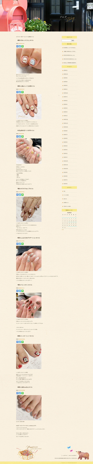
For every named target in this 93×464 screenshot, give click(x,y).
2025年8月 (65, 77)
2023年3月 (65, 108)
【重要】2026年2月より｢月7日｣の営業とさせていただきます (70, 51)
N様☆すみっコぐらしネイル (25, 40)
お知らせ (65, 198)
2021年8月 (65, 176)
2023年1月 (65, 115)
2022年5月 (65, 142)
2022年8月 (65, 130)
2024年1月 (65, 89)
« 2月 (63, 229)
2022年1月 (65, 157)
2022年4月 (65, 145)
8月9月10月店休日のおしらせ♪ (69, 55)
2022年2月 (65, 153)
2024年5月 (65, 85)
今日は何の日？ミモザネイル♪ (25, 130)
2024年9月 (65, 81)
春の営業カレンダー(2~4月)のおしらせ (70, 47)
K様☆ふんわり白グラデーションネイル (28, 237)
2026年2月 (65, 70)
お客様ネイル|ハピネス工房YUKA (5, 0)
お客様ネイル (66, 202)
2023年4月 (65, 104)
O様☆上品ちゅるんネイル (24, 387)
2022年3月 (65, 149)
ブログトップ (69, 37)
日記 (64, 191)
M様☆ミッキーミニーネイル (25, 336)
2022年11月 (66, 123)
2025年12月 (66, 74)
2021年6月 (65, 183)
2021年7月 (65, 179)
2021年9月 (65, 172)
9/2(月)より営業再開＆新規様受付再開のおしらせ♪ (70, 62)
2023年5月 (65, 100)
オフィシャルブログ (72, 455)
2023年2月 (65, 111)
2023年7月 (65, 96)
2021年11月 (66, 164)
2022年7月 (65, 134)
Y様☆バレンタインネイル (24, 285)
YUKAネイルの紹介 (67, 206)
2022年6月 (65, 138)
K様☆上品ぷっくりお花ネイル (26, 86)
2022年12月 (66, 119)
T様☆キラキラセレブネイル (25, 188)
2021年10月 (66, 168)
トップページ (65, 455)
